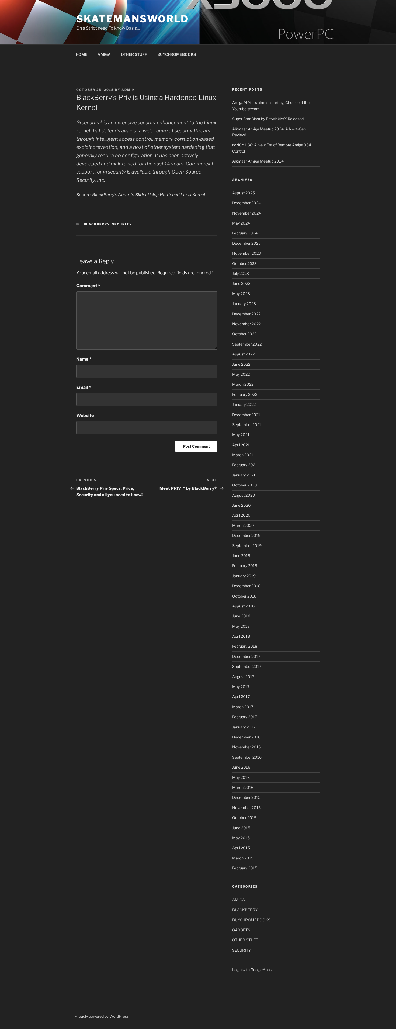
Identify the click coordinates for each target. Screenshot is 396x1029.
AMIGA (104, 54)
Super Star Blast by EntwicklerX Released (268, 118)
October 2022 (244, 334)
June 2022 (241, 364)
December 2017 (246, 656)
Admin (128, 90)
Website (85, 415)
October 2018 (244, 596)
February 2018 (244, 646)
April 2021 (241, 445)
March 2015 (242, 858)
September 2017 (246, 666)
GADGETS (241, 930)
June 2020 (241, 505)
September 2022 (247, 344)
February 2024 (245, 233)
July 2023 (240, 273)
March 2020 (243, 525)
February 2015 (244, 868)
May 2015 (241, 837)
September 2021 (246, 424)
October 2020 (244, 485)
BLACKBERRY (97, 224)
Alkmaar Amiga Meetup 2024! (258, 161)
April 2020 (241, 515)
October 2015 (244, 817)
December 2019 (246, 535)
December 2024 (246, 203)
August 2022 (243, 354)
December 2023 (246, 243)
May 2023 (241, 293)
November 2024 (246, 213)
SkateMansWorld (132, 19)
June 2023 (241, 283)
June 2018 (241, 616)
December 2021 (246, 414)
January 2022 (244, 404)
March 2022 (242, 384)
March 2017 (242, 707)
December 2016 (246, 737)
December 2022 (246, 314)
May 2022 (241, 374)
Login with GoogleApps (252, 969)
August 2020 (243, 495)
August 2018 (243, 606)
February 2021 (244, 464)
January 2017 (243, 727)
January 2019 (244, 576)
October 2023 (244, 263)
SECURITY (122, 224)
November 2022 (246, 324)
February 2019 (244, 565)
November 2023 (246, 253)
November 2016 (246, 747)
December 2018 (246, 585)
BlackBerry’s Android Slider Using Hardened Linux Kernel (148, 194)
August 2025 (243, 193)
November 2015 (246, 807)
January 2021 (243, 475)
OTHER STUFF (134, 54)
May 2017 (240, 686)
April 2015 (241, 847)
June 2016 (241, 767)
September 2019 (247, 545)
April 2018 (241, 636)
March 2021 (242, 455)
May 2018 (241, 626)
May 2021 (240, 434)
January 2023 (244, 303)
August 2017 (243, 676)
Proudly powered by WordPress (102, 1016)
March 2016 (242, 787)
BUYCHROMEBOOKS (176, 54)
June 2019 (241, 555)
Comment (88, 285)
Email (83, 387)
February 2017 (244, 716)
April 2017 (241, 696)
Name (83, 359)
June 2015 (241, 828)
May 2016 (241, 777)
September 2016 (247, 757)
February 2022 (244, 394)
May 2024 (241, 223)
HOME (81, 54)
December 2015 (246, 797)
